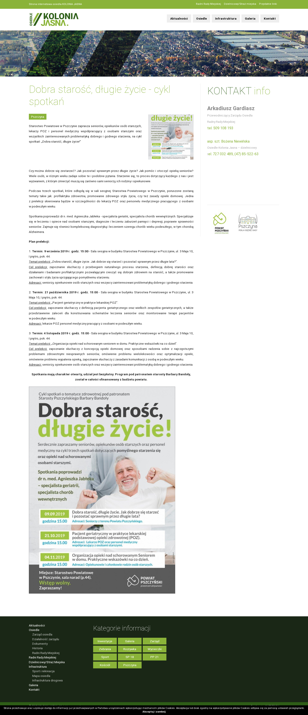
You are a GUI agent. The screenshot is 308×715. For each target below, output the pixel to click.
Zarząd (154, 641)
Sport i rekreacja (43, 671)
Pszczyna (37, 116)
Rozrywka (129, 649)
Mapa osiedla (41, 676)
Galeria (250, 18)
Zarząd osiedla (42, 634)
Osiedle (201, 18)
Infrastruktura (226, 18)
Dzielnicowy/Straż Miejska (47, 662)
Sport (105, 657)
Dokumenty (40, 643)
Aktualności (179, 18)
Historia (37, 648)
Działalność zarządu (45, 639)
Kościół (105, 665)
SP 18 (130, 657)
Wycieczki (155, 649)
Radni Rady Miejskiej (208, 3)
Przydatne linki (268, 3)
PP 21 (154, 657)
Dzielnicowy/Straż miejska (240, 3)
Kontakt (270, 18)
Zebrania (105, 649)
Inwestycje (105, 641)
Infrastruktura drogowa (47, 680)
